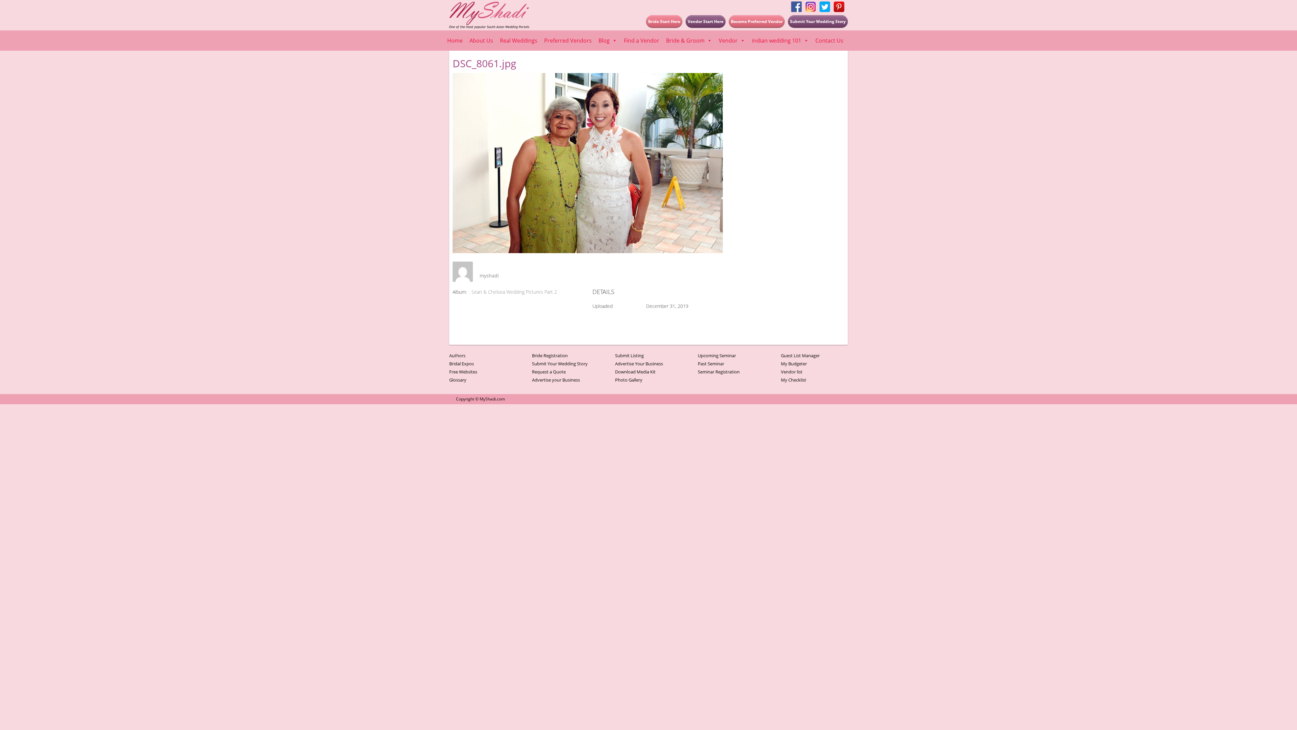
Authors (457, 355)
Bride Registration (550, 355)
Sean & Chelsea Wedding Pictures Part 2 (514, 292)
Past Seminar (711, 364)
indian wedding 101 (776, 40)
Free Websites (463, 372)
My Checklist (793, 380)
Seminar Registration (719, 372)
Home (455, 40)
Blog (604, 40)
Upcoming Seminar (717, 355)
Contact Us (829, 40)
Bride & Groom (685, 40)
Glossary (457, 380)
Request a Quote (549, 372)
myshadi (489, 275)
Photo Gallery (628, 380)
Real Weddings (518, 40)
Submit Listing (629, 355)
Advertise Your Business (639, 364)
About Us (481, 40)
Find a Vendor (641, 40)
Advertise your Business (556, 380)
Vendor (728, 40)
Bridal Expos (461, 364)
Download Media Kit (635, 372)
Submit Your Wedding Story (560, 364)
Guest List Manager (800, 355)
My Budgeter (794, 364)
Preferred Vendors (568, 40)
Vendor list (792, 372)
